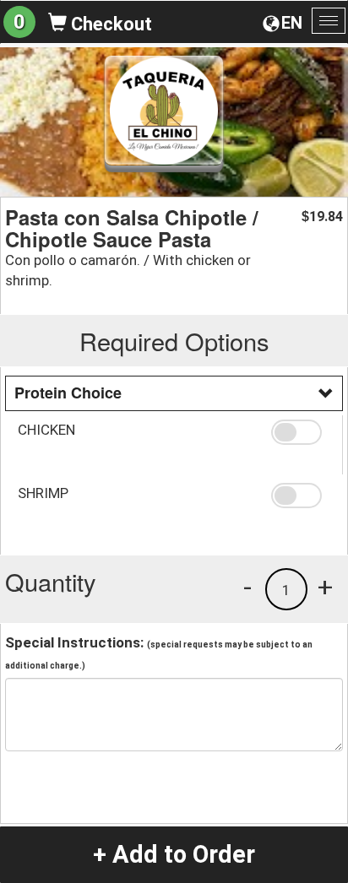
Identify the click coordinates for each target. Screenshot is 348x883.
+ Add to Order (174, 854)
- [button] (247, 587)
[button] (300, 432)
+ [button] (325, 587)
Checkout (109, 24)
